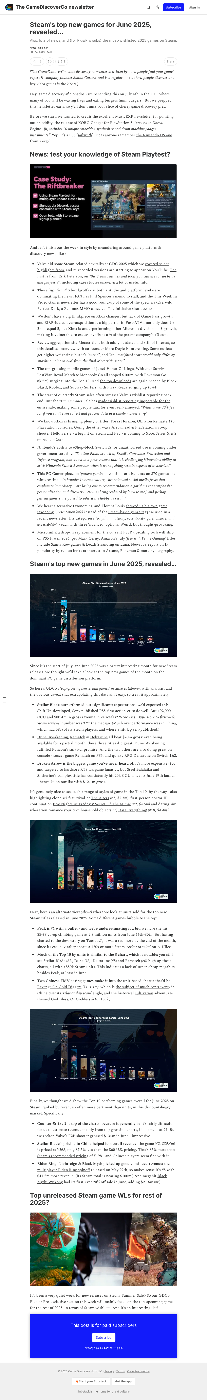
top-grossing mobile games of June (74, 369)
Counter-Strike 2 (51, 1124)
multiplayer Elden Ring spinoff (63, 1170)
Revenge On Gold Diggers (59, 987)
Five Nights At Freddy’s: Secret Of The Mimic (92, 804)
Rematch (77, 737)
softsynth (85, 135)
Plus (33, 1302)
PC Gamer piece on (63, 474)
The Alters (100, 798)
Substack (83, 1391)
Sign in (194, 7)
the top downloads (115, 381)
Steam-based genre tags (128, 512)
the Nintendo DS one (154, 135)
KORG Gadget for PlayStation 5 (105, 123)
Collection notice (138, 1371)
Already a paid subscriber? (104, 1348)
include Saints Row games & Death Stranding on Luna (83, 544)
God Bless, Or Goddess (70, 999)
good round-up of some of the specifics (122, 302)
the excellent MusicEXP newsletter (122, 117)
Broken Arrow (49, 763)
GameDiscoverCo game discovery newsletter (72, 72)
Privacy (109, 1371)
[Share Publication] (157, 7)
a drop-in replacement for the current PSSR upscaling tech (108, 532)
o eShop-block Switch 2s (90, 447)
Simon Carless (39, 48)
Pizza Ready (117, 387)
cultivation (144, 993)
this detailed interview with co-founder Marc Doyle (81, 349)
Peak (41, 928)
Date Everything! (132, 810)
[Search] (148, 7)
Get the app (123, 1381)
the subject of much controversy (143, 987)
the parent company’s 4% (138, 335)
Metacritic (87, 343)
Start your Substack (93, 1381)
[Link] (24, 154)
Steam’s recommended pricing (62, 1156)
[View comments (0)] (50, 61)
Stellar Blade (48, 705)
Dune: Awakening (52, 737)
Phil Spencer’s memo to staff (114, 296)
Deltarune (99, 737)
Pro (46, 1302)
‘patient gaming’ (93, 474)
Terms (120, 1371)
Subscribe (173, 7)
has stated (74, 460)
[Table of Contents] (4, 700)
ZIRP (48, 323)
